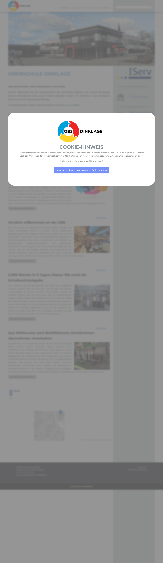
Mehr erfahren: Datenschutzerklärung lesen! (81, 161)
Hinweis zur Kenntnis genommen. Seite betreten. (81, 170)
